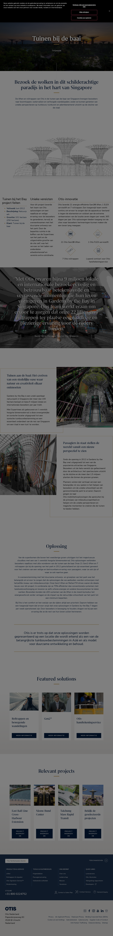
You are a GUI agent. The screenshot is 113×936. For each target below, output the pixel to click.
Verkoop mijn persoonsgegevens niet (84, 5)
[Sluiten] (109, 11)
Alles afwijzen (84, 12)
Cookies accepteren (84, 18)
